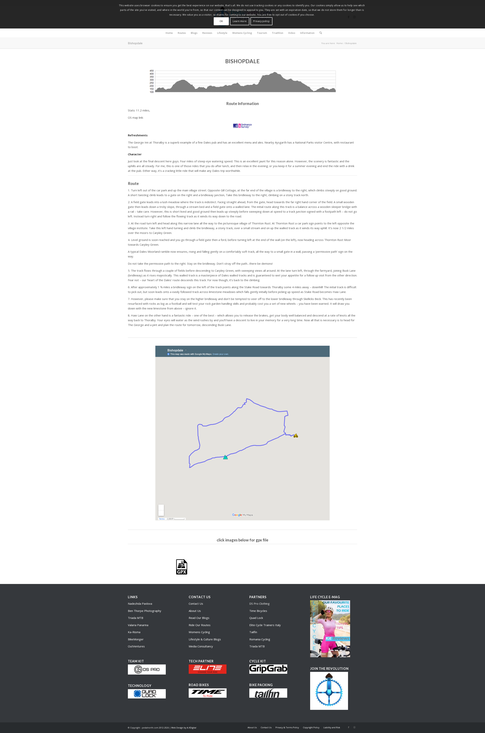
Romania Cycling (259, 639)
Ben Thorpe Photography (144, 611)
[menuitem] (169, 33)
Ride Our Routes (199, 625)
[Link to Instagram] (354, 727)
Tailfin (253, 632)
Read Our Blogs (199, 618)
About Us (195, 611)
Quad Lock (256, 618)
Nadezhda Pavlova (140, 603)
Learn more (239, 21)
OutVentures (136, 646)
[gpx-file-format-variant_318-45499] (181, 566)
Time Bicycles (258, 611)
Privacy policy (261, 21)
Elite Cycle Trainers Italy (265, 625)
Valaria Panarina (138, 625)
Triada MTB (135, 618)
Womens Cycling (199, 632)
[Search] (319, 33)
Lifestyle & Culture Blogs (205, 639)
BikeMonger (136, 639)
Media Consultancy (201, 646)
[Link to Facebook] (348, 727)
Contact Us (196, 603)
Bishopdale (135, 43)
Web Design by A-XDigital (183, 727)
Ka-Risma (134, 632)
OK (221, 21)
